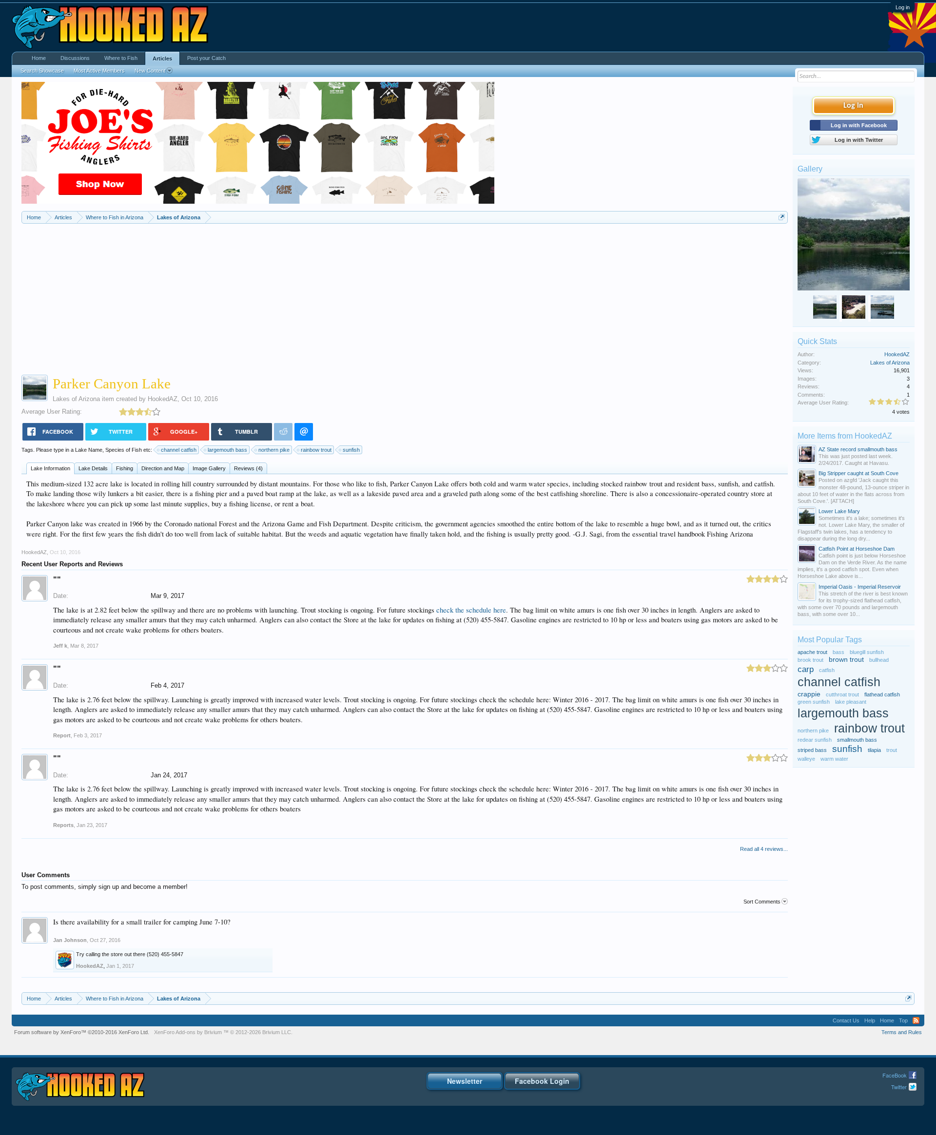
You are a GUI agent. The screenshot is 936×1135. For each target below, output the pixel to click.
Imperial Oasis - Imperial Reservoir (860, 587)
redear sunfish (815, 740)
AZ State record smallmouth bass (858, 449)
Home (39, 58)
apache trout (812, 652)
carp (806, 669)
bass (838, 652)
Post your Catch (206, 58)
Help (869, 1020)
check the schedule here (471, 610)
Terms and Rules (901, 1032)
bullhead (879, 660)
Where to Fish (120, 58)
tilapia (874, 750)
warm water (834, 759)
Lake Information (50, 468)
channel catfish (178, 450)
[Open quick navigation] (782, 217)
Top (903, 1020)
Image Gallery (209, 468)
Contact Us (846, 1020)
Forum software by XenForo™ (81, 1032)
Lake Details (93, 468)
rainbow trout (316, 450)
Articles (162, 58)
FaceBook (894, 1075)
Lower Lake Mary (839, 511)
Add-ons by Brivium (223, 1032)
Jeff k (60, 646)
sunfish (351, 450)
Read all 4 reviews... (764, 849)
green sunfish (814, 702)
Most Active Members (99, 71)
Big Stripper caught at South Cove (858, 473)
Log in (903, 7)
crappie (809, 694)
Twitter (899, 1087)
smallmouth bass (857, 740)
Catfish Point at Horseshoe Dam (857, 549)
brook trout (810, 660)
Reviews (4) (248, 468)
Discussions (75, 58)
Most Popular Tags (830, 639)
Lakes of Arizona (76, 399)
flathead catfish (882, 694)
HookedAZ (162, 399)
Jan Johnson (70, 940)
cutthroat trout (842, 694)
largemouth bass (227, 450)
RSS (916, 1020)
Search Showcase (42, 71)
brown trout (846, 659)
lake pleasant (850, 702)
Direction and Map (162, 468)
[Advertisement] (404, 297)
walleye (806, 759)
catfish (827, 670)
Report (62, 735)
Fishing (124, 468)
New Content (150, 71)
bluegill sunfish (867, 652)
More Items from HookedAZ (845, 436)
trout (891, 750)
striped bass (812, 750)
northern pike (274, 450)
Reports (63, 825)
